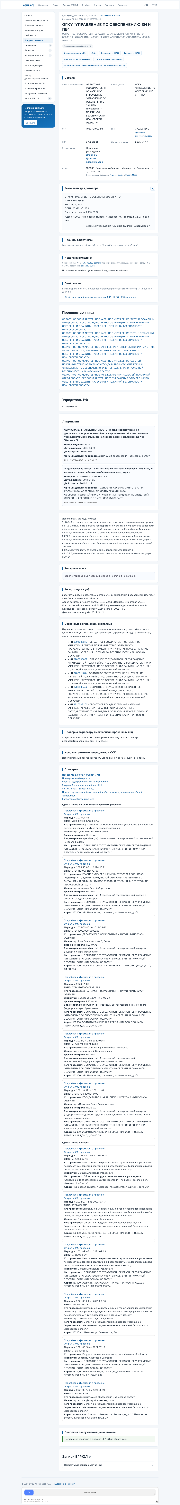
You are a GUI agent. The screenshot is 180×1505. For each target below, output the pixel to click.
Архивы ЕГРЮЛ (70, 5)
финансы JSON (88, 266)
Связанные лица (32, 70)
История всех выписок (109, 16)
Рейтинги (109, 5)
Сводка (28, 15)
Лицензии (37, 50)
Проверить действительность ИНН (82, 774)
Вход (154, 4)
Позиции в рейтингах (34, 25)
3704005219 (80, 641)
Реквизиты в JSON (110, 53)
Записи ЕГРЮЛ (37, 98)
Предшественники (33, 40)
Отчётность (30, 35)
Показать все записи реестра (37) (108, 1465)
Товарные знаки (32, 60)
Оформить (30, 123)
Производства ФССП (34, 83)
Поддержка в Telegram (64, 1484)
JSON (93, 53)
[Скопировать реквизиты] (152, 188)
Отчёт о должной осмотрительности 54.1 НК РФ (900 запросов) (94, 65)
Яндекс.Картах (116, 175)
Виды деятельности (37, 55)
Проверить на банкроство (76, 778)
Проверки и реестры (34, 88)
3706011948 (80, 673)
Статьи (97, 5)
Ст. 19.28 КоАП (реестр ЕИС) (78, 788)
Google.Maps (131, 175)
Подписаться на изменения (77, 59)
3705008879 (80, 659)
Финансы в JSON (132, 53)
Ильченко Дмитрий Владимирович (94, 158)
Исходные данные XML (75, 53)
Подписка (122, 5)
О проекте (43, 5)
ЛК (146, 5)
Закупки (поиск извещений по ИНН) (82, 785)
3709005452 (80, 687)
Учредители (37, 45)
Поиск (55, 5)
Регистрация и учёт (33, 65)
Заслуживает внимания (35, 93)
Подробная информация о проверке (84, 810)
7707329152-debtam (91, 263)
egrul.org (28, 5)
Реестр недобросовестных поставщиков (85, 781)
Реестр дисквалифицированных (36, 77)
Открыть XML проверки (77, 814)
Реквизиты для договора (36, 20)
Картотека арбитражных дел (78, 799)
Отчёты (86, 5)
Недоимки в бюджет (34, 30)
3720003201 (80, 704)
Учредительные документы (108, 59)
